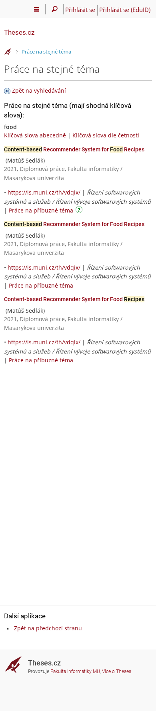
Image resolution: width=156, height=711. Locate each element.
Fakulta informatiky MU (75, 671)
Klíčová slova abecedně (35, 135)
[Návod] (80, 211)
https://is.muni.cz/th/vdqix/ (44, 192)
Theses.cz (19, 32)
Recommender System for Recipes (74, 149)
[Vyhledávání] (55, 9)
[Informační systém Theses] (8, 52)
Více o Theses (116, 671)
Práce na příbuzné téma (41, 210)
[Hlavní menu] (37, 9)
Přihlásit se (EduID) (124, 10)
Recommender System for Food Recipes (74, 224)
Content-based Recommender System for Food (74, 299)
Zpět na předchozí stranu (48, 628)
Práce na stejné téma (46, 51)
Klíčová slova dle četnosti (105, 135)
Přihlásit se (80, 10)
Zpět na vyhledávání (39, 90)
